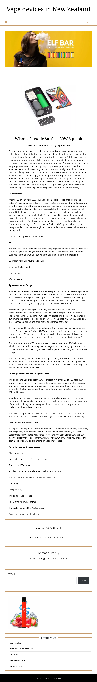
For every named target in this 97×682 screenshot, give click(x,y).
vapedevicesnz (64, 145)
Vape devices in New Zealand (48, 9)
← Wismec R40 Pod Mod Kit (48, 528)
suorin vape (15, 654)
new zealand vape (17, 660)
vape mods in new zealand (21, 648)
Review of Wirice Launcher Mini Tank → (48, 537)
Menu (89, 22)
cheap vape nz (16, 666)
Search (11, 574)
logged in (45, 558)
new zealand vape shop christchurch (26, 236)
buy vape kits (15, 643)
